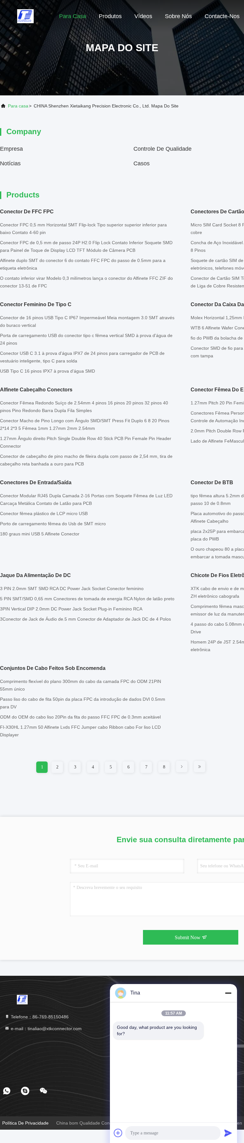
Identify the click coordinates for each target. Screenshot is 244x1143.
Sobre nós (178, 16)
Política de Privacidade (25, 1123)
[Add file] (118, 1133)
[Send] (228, 1133)
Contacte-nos (222, 16)
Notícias (10, 163)
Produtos (110, 16)
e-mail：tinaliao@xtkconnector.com (46, 1028)
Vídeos (143, 16)
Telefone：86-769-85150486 (39, 1016)
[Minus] (228, 993)
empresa (11, 149)
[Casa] (25, 15)
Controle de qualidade (162, 149)
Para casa (72, 16)
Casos (141, 163)
